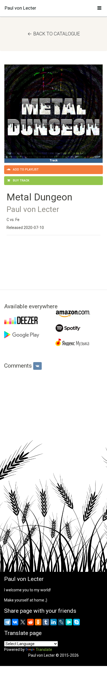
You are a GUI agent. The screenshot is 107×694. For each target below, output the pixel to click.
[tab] (37, 366)
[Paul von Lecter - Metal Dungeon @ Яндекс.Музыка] (79, 342)
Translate (44, 649)
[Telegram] (7, 622)
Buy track (20, 180)
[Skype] (76, 622)
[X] (22, 622)
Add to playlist (25, 169)
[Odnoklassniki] (38, 622)
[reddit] (30, 622)
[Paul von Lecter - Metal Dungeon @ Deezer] (28, 320)
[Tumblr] (46, 622)
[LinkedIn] (53, 622)
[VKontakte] (15, 622)
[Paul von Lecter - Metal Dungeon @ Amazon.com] (79, 314)
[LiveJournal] (61, 622)
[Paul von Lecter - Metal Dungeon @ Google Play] (28, 334)
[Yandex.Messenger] (69, 622)
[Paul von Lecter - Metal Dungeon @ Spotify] (79, 328)
